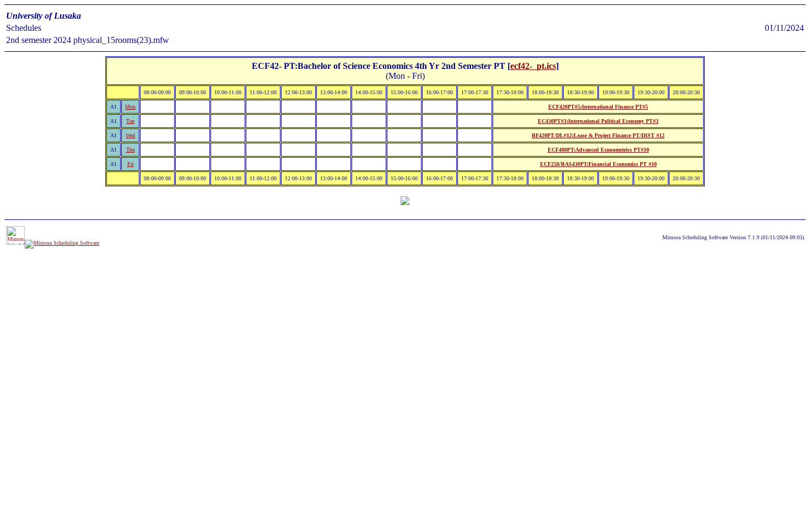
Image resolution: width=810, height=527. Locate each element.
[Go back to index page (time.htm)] (405, 202)
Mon (130, 107)
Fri (130, 164)
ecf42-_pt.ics (533, 66)
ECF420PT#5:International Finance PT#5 (598, 107)
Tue (130, 121)
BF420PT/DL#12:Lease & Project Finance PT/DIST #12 (598, 135)
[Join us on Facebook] (62, 243)
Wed (130, 135)
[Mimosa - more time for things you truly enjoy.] (15, 243)
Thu (130, 150)
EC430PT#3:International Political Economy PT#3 (598, 121)
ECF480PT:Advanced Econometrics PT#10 (598, 150)
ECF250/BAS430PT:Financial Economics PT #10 (598, 164)
